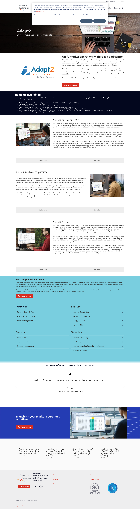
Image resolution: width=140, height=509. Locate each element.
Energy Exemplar (94, 479)
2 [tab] (70, 400)
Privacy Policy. (40, 11)
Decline (99, 21)
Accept (86, 21)
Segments (55, 479)
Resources (56, 484)
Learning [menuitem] (112, 1)
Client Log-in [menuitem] (120, 1)
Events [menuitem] (107, 1)
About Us (107, 8)
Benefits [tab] (97, 160)
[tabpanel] (70, 384)
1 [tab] (68, 400)
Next (123, 386)
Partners (92, 474)
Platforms (55, 474)
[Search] (123, 8)
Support (117, 8)
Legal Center (20, 506)
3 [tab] (72, 400)
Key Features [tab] (43, 160)
